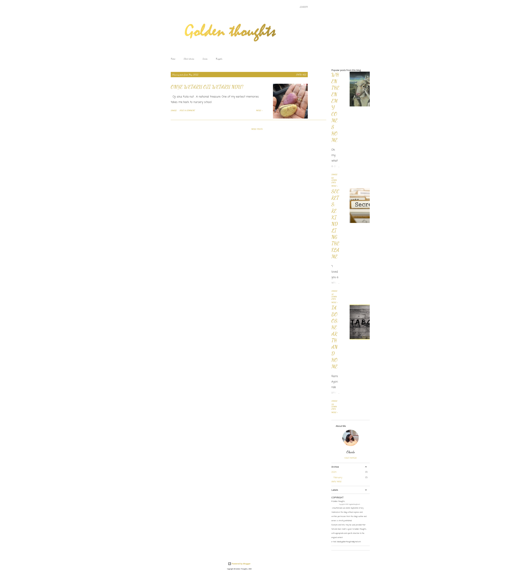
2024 (333, 472)
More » (259, 110)
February (338, 477)
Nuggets (219, 58)
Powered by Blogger (241, 563)
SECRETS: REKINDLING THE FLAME (335, 223)
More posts (257, 129)
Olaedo (351, 452)
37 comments (334, 296)
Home (173, 58)
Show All (301, 74)
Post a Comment (187, 110)
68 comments (334, 180)
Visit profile (350, 458)
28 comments (334, 406)
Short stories (189, 58)
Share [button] (174, 110)
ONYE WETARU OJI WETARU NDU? (207, 87)
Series (204, 58)
